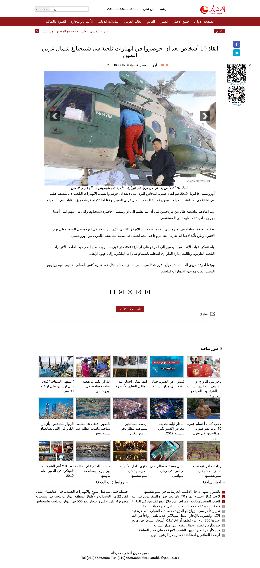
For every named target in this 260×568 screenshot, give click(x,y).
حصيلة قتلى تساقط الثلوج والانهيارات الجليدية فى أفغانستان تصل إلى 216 (76, 491)
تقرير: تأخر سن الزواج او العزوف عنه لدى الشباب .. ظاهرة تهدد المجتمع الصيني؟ (163, 511)
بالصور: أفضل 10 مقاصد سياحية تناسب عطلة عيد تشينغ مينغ (93, 428)
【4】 (121, 292)
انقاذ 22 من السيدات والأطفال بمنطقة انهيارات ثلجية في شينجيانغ (82, 496)
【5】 (112, 292)
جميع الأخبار (181, 21)
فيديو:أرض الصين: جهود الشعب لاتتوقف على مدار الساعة (179, 530)
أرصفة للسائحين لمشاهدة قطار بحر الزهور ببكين (134, 428)
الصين (164, 21)
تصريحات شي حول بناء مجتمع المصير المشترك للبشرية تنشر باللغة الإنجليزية (61, 31)
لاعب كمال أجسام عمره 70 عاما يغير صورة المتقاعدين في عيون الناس (170, 496)
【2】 (138, 292)
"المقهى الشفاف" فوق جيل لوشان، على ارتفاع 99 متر (57, 386)
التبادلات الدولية (109, 21)
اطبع (156, 65)
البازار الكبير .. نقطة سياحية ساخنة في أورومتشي (97, 386)
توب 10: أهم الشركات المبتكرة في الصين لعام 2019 (57, 470)
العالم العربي (133, 21)
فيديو (113, 31)
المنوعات (143, 31)
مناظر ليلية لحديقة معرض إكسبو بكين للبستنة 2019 (171, 428)
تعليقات (127, 31)
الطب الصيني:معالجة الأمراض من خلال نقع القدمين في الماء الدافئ (172, 501)
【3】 (130, 292)
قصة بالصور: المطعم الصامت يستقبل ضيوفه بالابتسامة (181, 506)
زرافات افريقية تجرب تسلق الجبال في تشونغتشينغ (206, 470)
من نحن (149, 9)
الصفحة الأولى (204, 21)
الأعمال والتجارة (82, 21)
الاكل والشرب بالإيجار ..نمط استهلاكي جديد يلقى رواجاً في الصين (174, 516)
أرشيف (161, 9)
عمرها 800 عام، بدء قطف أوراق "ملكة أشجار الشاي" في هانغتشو (173, 520)
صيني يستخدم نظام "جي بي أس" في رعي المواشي (167, 470)
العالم (151, 21)
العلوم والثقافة (56, 21)
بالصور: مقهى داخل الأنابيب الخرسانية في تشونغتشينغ (182, 491)
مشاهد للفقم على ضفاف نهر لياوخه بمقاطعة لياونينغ (93, 470)
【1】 (147, 292)
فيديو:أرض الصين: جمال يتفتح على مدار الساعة (186, 525)
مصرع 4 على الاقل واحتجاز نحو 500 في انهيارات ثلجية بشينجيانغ (82, 501)
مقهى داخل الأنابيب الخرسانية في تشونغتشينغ (134, 470)
